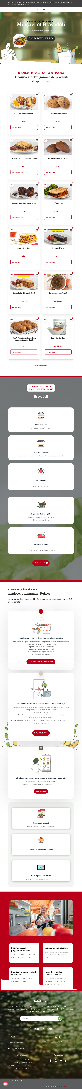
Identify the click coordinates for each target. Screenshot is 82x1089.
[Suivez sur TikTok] (66, 1060)
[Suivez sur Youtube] (61, 1060)
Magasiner (39, 563)
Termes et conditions (16, 1043)
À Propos (11, 1037)
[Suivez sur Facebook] (50, 1060)
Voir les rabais (16, 127)
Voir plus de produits (40, 365)
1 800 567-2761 (15, 1066)
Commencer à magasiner (41, 661)
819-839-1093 (29, 1066)
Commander (41, 791)
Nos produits (41, 733)
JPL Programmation (63, 1087)
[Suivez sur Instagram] (56, 1060)
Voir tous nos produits (41, 38)
